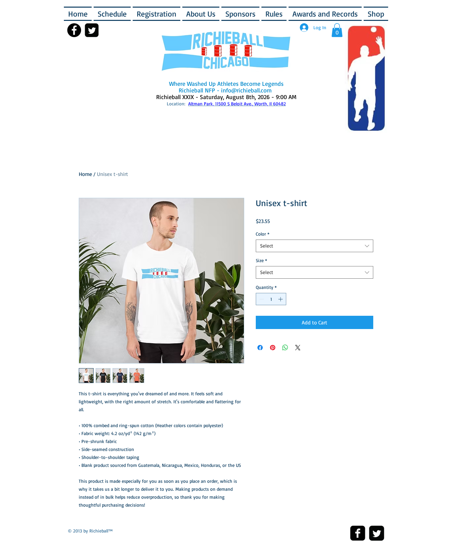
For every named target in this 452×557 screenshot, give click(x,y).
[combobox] (314, 246)
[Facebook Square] (357, 533)
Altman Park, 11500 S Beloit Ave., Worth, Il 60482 (237, 103)
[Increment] (281, 299)
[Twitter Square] (376, 533)
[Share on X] (298, 348)
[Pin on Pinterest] (273, 348)
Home (85, 174)
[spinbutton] (271, 299)
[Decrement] (261, 299)
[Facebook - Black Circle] (74, 30)
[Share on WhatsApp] (285, 348)
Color (262, 234)
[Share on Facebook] (260, 348)
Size (261, 260)
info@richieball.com (246, 90)
